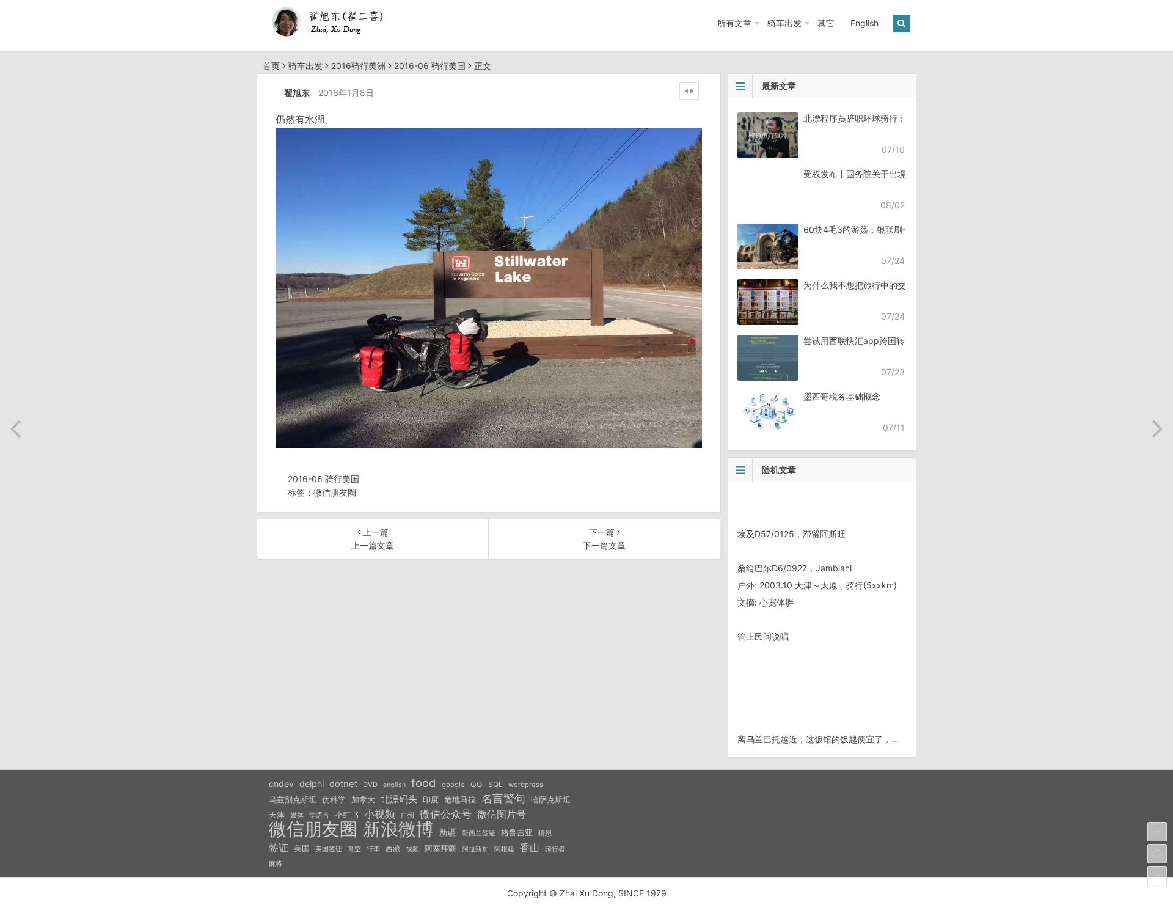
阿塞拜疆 (440, 848)
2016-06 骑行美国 (430, 65)
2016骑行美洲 (358, 65)
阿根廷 (504, 849)
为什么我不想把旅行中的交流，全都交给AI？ (888, 285)
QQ (476, 784)
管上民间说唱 (763, 636)
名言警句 (503, 798)
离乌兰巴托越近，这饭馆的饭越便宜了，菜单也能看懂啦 (844, 739)
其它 (826, 23)
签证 (278, 848)
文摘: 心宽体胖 (765, 602)
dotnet (343, 784)
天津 (277, 814)
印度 (431, 799)
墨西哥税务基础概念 (841, 396)
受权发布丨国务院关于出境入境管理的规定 (884, 174)
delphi (311, 784)
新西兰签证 (478, 833)
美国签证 (328, 849)
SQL (495, 784)
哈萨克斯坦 (551, 799)
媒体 (297, 815)
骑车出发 (784, 23)
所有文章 (734, 23)
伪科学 (334, 799)
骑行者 (555, 849)
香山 (529, 847)
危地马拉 (460, 799)
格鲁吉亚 (517, 832)
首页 (271, 65)
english (394, 785)
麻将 (275, 864)
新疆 (447, 832)
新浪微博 (398, 829)
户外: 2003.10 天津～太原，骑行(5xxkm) (817, 585)
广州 (407, 815)
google (453, 784)
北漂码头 (399, 799)
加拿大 (363, 799)
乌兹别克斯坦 (292, 799)
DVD (370, 784)
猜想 (545, 833)
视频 (412, 849)
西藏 (393, 848)
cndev (281, 784)
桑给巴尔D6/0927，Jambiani (794, 568)
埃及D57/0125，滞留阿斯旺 (791, 534)
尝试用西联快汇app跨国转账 (858, 340)
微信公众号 (446, 814)
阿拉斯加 (475, 849)
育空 (354, 849)
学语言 (319, 815)
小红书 (347, 814)
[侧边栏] (689, 91)
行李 (373, 849)
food (423, 783)
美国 (302, 848)
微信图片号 (501, 814)
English (864, 23)
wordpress (525, 784)
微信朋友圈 (334, 492)
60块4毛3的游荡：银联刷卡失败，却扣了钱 (887, 229)
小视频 (379, 813)
